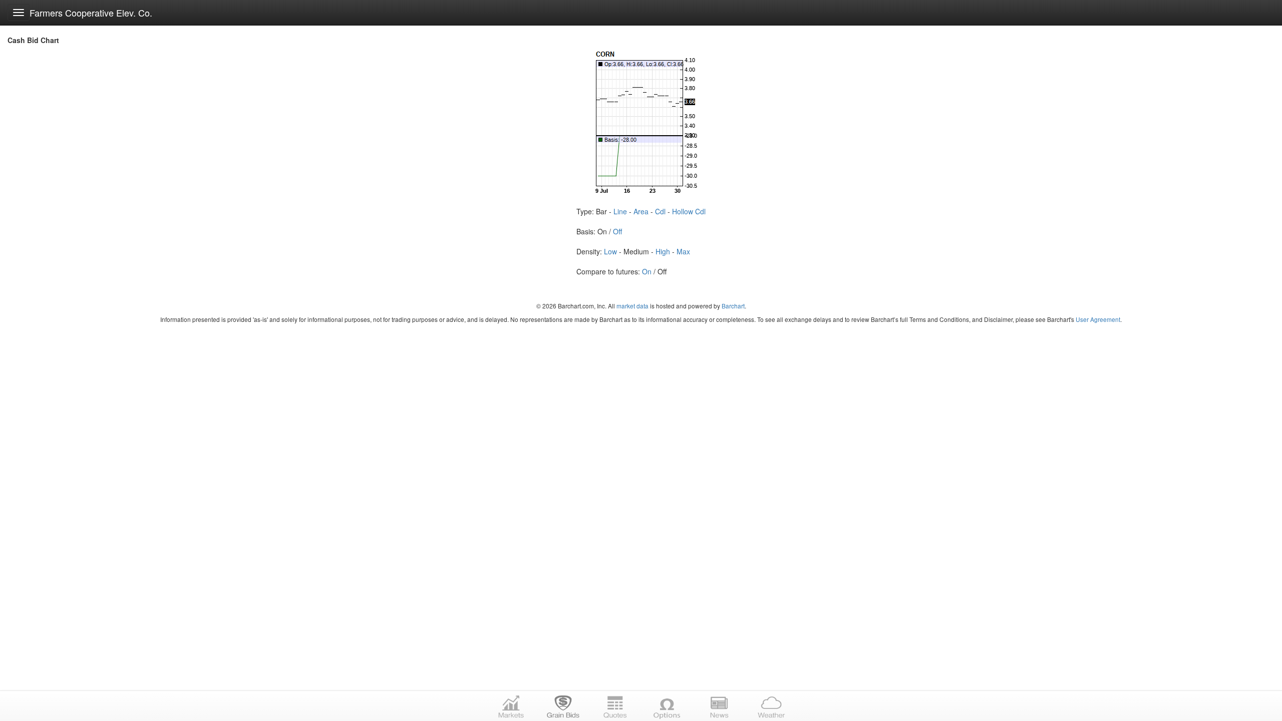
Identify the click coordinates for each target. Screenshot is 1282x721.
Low (610, 251)
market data (632, 305)
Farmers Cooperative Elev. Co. (91, 12)
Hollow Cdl (689, 211)
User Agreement (1098, 319)
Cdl (660, 211)
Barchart (733, 305)
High (663, 251)
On (647, 271)
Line (620, 211)
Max (683, 251)
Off (617, 231)
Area (641, 211)
